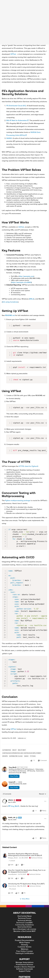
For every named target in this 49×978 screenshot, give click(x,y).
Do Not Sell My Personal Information (24, 976)
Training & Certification (24, 919)
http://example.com (26, 232)
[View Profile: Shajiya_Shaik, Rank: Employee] (4, 811)
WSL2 (31, 254)
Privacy (26, 973)
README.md (10, 271)
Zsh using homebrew (10, 257)
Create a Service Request (24, 933)
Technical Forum (24, 884)
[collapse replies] (24, 754)
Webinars (24, 915)
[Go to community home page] (16, 4)
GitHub (21, 182)
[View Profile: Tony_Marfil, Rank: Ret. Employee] (5, 725)
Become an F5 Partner (24, 950)
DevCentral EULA (25, 893)
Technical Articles (24, 886)
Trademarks (11, 973)
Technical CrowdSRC (24, 889)
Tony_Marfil (12, 723)
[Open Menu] (45, 756)
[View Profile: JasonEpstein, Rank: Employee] (4, 830)
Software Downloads (24, 935)
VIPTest (13, 9)
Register (36, 4)
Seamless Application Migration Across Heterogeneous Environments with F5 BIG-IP (25, 810)
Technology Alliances (24, 948)
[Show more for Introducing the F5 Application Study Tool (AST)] (29, 855)
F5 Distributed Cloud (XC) (16, 61)
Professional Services (24, 930)
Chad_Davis (12, 846)
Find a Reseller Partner (24, 946)
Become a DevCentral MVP (25, 897)
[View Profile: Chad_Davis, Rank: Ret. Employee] (4, 846)
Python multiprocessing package (17, 456)
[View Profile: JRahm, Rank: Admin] (4, 756)
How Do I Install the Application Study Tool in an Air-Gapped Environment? (26, 829)
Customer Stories (24, 913)
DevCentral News (25, 882)
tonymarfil (12, 737)
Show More (25, 865)
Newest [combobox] (42, 749)
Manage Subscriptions (24, 928)
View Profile (14, 731)
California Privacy (36, 973)
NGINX (9, 94)
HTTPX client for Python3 (28, 422)
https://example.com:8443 (21, 238)
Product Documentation (24, 906)
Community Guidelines (24, 891)
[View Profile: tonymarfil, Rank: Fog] (5, 739)
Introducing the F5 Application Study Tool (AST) (26, 844)
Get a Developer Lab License (24, 895)
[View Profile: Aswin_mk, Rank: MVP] (4, 774)
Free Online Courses (24, 917)
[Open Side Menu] (3, 4)
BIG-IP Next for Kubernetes (16, 76)
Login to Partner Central (24, 953)
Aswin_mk (11, 773)
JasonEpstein (12, 832)
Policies (19, 973)
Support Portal (24, 937)
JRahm (10, 755)
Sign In (43, 4)
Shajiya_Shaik (13, 813)
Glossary (24, 911)
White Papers (24, 908)
